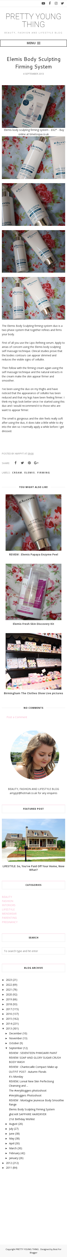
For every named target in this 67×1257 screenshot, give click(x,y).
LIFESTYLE (8, 909)
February (14, 1153)
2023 (9, 980)
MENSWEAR (9, 913)
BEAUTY (7, 897)
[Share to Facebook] (15, 463)
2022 (9, 984)
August (13, 1124)
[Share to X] (22, 463)
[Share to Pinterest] (29, 463)
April (11, 1143)
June (11, 1133)
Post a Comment (17, 717)
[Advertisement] (30, 1202)
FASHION (7, 901)
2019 (9, 999)
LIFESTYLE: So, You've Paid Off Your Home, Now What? (33, 868)
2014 (9, 1023)
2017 (9, 1009)
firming (43, 472)
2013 (9, 1028)
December (15, 1033)
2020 (9, 994)
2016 (9, 1014)
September (15, 1048)
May (11, 1138)
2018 (9, 1004)
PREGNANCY (9, 922)
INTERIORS (8, 905)
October (14, 1043)
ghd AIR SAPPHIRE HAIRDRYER (27, 1114)
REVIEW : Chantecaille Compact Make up (33, 1067)
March (13, 1148)
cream (17, 472)
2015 (9, 1018)
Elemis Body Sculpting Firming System (32, 1109)
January (13, 1158)
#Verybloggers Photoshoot (25, 1095)
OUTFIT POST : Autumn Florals (27, 1071)
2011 (9, 1167)
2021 (9, 989)
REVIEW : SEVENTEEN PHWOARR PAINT (33, 1053)
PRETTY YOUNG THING (33, 20)
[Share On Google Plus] (36, 463)
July (11, 1128)
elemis (29, 472)
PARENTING (9, 917)
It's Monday (16, 1076)
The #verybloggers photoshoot (28, 1090)
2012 (9, 1163)
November (15, 1038)
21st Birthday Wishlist (22, 1119)
